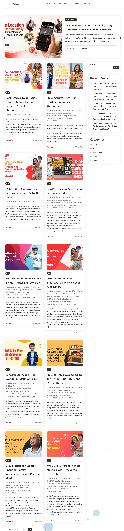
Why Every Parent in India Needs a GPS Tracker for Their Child (63, 470)
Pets (95, 157)
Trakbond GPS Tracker (54, 121)
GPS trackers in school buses (56, 203)
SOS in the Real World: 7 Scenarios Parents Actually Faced (22, 193)
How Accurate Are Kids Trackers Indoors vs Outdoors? (61, 102)
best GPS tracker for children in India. (59, 481)
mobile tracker (71, 19)
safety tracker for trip (70, 116)
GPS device (67, 113)
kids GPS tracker (35, 290)
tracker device (51, 118)
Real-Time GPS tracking (54, 116)
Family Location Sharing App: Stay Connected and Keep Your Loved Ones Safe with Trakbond (105, 96)
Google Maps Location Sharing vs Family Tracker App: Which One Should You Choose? (106, 126)
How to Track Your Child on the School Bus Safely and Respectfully (64, 379)
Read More (9, 141)
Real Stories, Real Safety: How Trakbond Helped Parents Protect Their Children (21, 104)
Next (51, 529)
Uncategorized (98, 161)
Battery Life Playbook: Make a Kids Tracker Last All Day (23, 281)
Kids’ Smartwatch (74, 296)
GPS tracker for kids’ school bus (57, 392)
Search (92, 64)
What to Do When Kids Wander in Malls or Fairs (21, 377)
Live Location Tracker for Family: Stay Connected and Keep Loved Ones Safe (105, 86)
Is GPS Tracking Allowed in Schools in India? (64, 191)
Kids (7, 92)
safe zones (50, 205)
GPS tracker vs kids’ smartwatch (57, 296)
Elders (8, 460)
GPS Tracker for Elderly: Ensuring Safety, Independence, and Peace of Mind (23, 472)
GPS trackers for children (55, 486)
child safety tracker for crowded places (18, 388)
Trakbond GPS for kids (64, 118)
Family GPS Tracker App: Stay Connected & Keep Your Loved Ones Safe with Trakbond (104, 106)
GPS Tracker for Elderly (13, 488)
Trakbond (70, 49)
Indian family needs (71, 486)
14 (45, 529)
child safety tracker (11, 386)
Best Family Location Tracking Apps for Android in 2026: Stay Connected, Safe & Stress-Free (105, 116)
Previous (8, 529)
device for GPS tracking (55, 113)
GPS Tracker (75, 294)
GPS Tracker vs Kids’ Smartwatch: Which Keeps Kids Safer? (64, 283)
